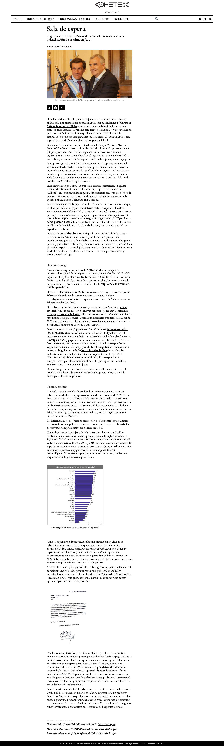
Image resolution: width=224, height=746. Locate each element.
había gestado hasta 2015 (62, 222)
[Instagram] (210, 19)
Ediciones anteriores (74, 19)
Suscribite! (121, 19)
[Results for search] (164, 23)
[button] (49, 107)
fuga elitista (58, 340)
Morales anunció (77, 233)
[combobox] (164, 19)
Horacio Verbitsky (40, 19)
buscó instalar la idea (94, 350)
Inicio (18, 19)
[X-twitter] (205, 19)
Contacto (101, 19)
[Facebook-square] (200, 19)
